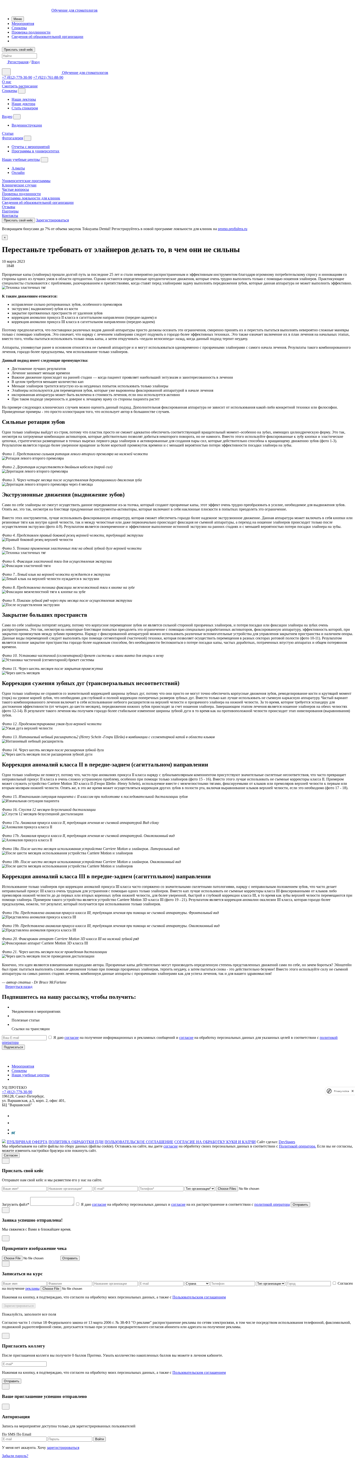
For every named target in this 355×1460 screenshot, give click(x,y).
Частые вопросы (15, 189)
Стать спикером (25, 108)
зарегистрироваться (63, 1448)
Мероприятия (23, 23)
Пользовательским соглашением (199, 1297)
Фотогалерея (12, 138)
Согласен (11, 1155)
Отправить (300, 1204)
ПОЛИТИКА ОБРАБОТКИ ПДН (76, 1142)
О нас (6, 82)
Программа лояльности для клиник (31, 198)
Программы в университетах (35, 151)
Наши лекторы (24, 99)
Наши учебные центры (21, 159)
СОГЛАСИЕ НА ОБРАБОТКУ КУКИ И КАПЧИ (215, 1142)
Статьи (8, 133)
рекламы (32, 1288)
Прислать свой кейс (18, 49)
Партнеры (10, 211)
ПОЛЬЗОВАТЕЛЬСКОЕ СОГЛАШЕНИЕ (139, 1142)
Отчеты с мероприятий (31, 147)
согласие (71, 1037)
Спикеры (19, 28)
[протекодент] (26, 1058)
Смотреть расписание (20, 86)
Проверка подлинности (31, 32)
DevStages (287, 1142)
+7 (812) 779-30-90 (17, 77)
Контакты (10, 215)
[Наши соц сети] (15, 1116)
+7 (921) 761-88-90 (48, 77)
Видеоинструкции (27, 125)
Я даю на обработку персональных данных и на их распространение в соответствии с (185, 1204)
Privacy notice (341, 1091)
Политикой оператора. (297, 1146)
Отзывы (8, 207)
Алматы (18, 168)
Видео (7, 116)
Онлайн (18, 172)
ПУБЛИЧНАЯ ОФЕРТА (27, 1142)
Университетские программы (26, 181)
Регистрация (18, 62)
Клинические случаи (19, 185)
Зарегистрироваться (52, 220)
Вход (35, 62)
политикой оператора (272, 1204)
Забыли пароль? (15, 1456)
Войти (99, 1439)
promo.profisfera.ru (232, 229)
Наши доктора (23, 104)
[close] (353, 1091)
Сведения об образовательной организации (47, 37)
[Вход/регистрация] (5, 62)
